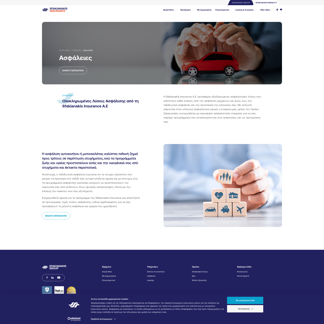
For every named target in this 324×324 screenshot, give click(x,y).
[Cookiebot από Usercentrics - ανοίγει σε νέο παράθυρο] (74, 319)
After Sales (265, 10)
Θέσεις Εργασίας (199, 280)
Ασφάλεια (151, 276)
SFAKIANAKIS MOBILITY (266, 3)
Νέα (193, 276)
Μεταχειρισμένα (204, 10)
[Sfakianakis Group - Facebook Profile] (47, 277)
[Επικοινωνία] (281, 10)
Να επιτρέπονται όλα (245, 300)
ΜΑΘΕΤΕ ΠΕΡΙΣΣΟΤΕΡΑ (73, 70)
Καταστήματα (243, 276)
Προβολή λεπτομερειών (101, 319)
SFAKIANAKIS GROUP (241, 3)
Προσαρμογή (244, 309)
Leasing (150, 280)
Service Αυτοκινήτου (156, 272)
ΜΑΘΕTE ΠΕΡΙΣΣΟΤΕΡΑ (56, 216)
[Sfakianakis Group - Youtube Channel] (58, 277)
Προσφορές (185, 10)
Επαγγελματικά (222, 10)
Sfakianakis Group (200, 272)
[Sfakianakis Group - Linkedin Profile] (52, 277)
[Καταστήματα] (277, 10)
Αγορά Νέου (168, 10)
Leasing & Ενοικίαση (244, 10)
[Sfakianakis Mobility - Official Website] (54, 9)
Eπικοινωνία (242, 272)
